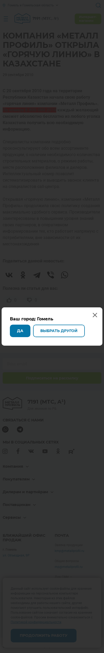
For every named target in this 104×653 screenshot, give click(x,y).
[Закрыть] (98, 6)
